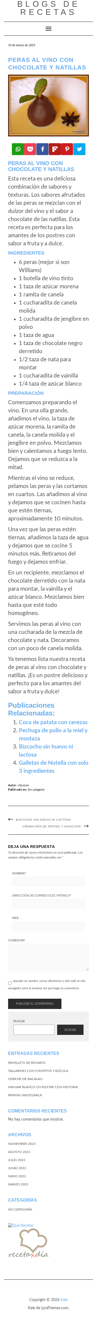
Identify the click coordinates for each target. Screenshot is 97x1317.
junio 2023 (17, 1168)
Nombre (19, 873)
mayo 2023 (17, 1176)
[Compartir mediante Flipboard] (55, 149)
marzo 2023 (18, 1184)
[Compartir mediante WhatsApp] (18, 149)
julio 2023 (16, 1160)
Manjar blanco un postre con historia (43, 1087)
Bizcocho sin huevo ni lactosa (43, 819)
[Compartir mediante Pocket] (30, 149)
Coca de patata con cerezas (53, 722)
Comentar (16, 940)
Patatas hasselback (25, 1095)
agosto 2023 (19, 1152)
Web (15, 918)
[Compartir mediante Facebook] (42, 149)
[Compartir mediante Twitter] (79, 149)
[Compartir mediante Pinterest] (67, 149)
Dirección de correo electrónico (41, 895)
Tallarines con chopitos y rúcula (38, 1070)
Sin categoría (36, 789)
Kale (64, 1300)
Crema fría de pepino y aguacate (52, 826)
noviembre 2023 (22, 1143)
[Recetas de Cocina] (28, 1244)
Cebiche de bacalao (25, 1079)
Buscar (19, 1021)
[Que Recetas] (20, 1226)
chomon (23, 785)
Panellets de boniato (27, 1062)
